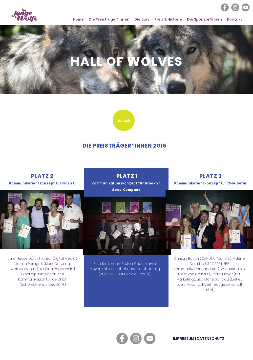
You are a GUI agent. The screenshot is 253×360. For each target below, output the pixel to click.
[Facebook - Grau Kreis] (225, 7)
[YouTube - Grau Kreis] (246, 7)
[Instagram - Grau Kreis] (235, 7)
